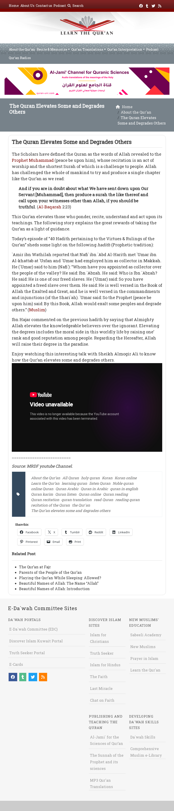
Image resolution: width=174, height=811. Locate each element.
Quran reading (115, 494)
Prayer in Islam (144, 658)
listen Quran (99, 483)
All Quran (70, 477)
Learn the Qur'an (145, 670)
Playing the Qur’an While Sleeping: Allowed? (60, 577)
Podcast (59, 5)
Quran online (90, 494)
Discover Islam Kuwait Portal (36, 641)
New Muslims (142, 646)
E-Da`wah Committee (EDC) (33, 629)
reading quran (127, 499)
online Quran (42, 488)
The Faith (99, 676)
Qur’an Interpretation (124, 49)
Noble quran (123, 483)
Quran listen (65, 494)
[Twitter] (154, 5)
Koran (107, 477)
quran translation (76, 499)
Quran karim (42, 494)
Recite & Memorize (52, 49)
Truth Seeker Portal (27, 652)
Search (78, 5)
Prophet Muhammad (33, 160)
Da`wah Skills (142, 737)
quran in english (124, 488)
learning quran (74, 483)
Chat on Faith (102, 700)
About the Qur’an (22, 49)
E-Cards (16, 664)
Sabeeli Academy (146, 634)
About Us (27, 5)
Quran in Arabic (94, 488)
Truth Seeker (102, 653)
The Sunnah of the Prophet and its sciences (106, 762)
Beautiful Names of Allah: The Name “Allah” (59, 583)
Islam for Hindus (105, 664)
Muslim (37, 309)
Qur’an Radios (20, 58)
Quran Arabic (67, 488)
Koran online (126, 477)
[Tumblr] (147, 5)
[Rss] (160, 5)
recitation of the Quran (50, 505)
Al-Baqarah (49, 207)
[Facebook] (141, 5)
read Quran (103, 499)
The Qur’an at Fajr (35, 566)
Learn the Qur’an (45, 483)
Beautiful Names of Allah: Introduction (54, 588)
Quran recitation (45, 499)
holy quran (90, 477)
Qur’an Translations (87, 49)
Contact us (44, 5)
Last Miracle (101, 688)
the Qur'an (81, 505)
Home (14, 5)
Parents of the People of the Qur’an (50, 572)
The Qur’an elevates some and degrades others (70, 510)
